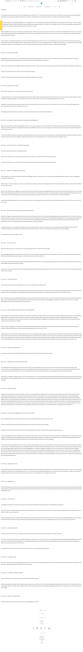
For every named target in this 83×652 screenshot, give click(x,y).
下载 (42, 640)
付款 (42, 641)
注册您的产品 (41, 636)
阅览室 (42, 622)
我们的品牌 (42, 620)
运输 (42, 643)
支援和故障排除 (42, 639)
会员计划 (42, 623)
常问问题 (42, 637)
